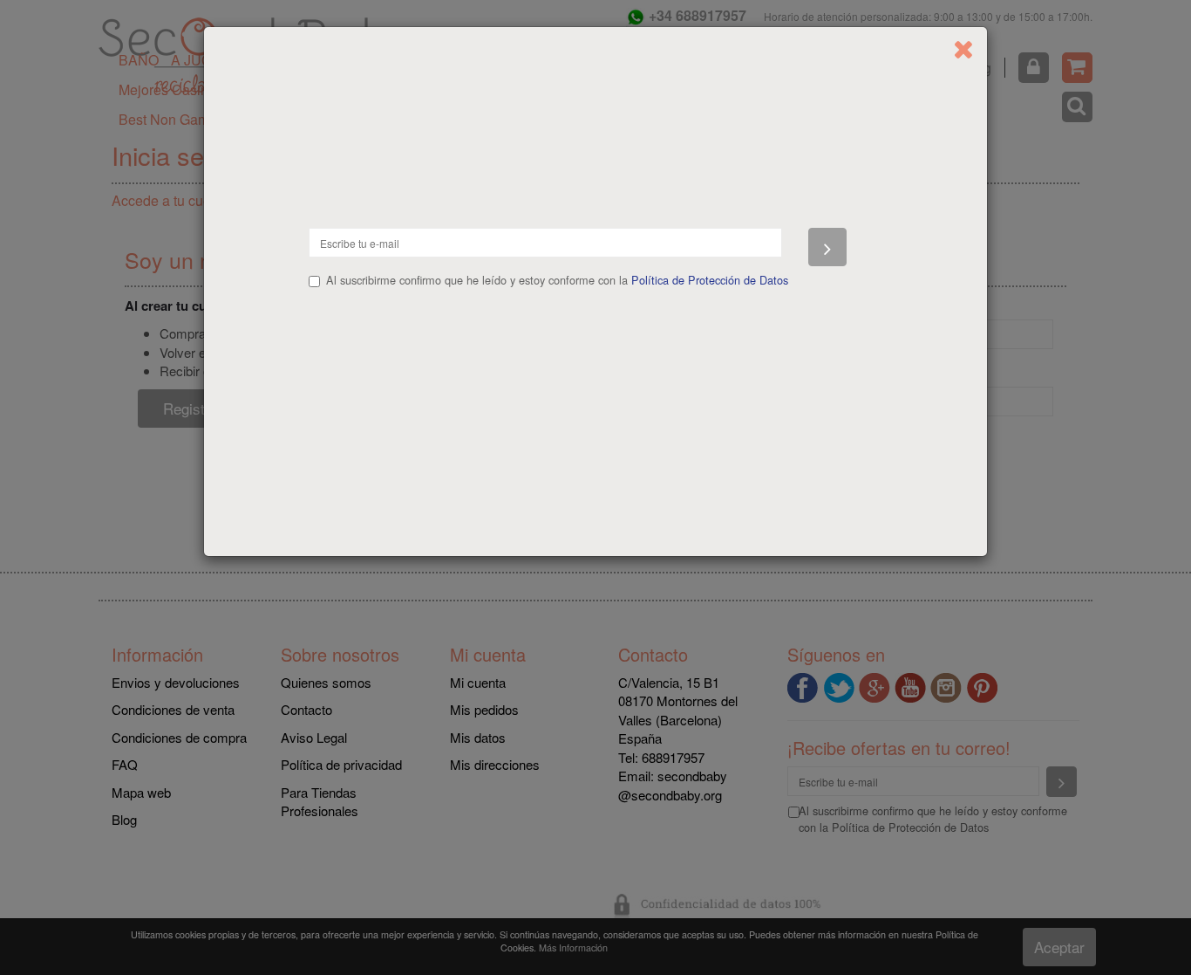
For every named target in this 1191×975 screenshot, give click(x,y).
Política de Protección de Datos (709, 279)
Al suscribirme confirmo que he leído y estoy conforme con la (557, 280)
